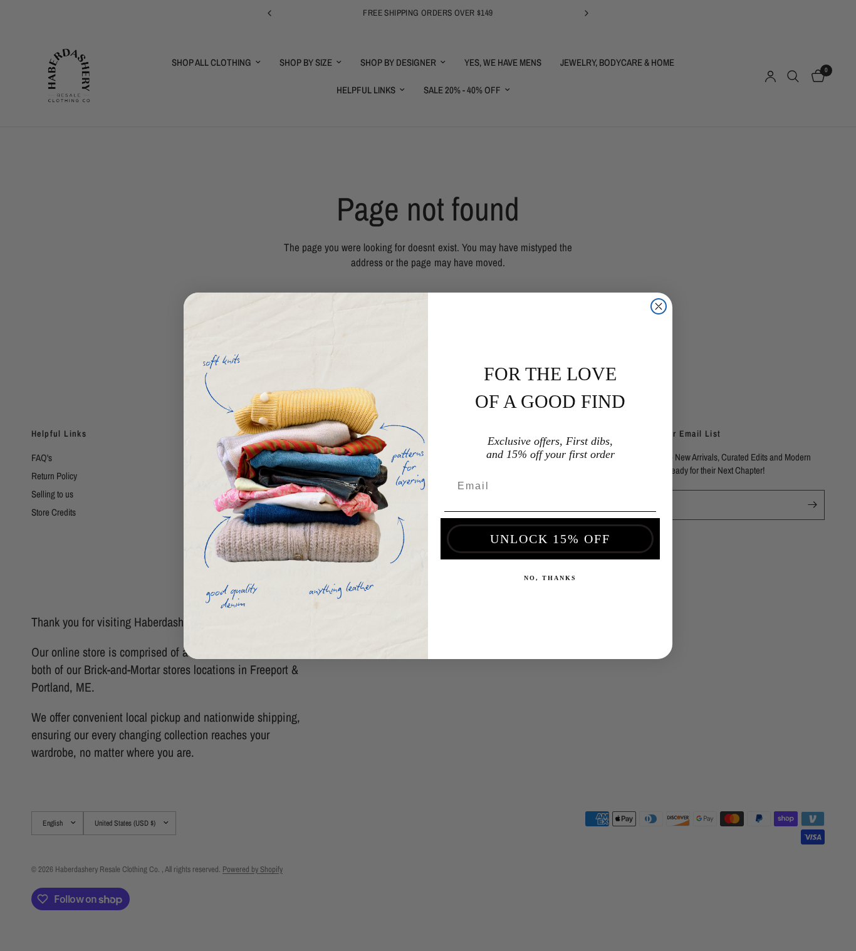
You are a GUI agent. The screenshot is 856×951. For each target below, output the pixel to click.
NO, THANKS (550, 577)
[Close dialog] (658, 306)
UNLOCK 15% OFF (550, 539)
